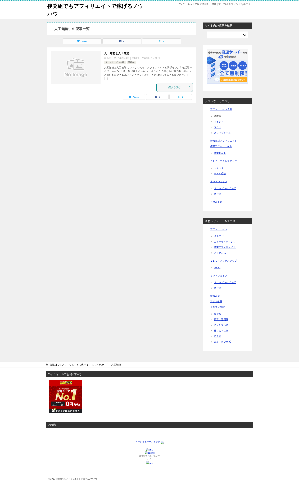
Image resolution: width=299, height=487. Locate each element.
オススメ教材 (217, 307)
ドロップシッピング (225, 188)
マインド (219, 121)
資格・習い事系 (222, 341)
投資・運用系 (221, 319)
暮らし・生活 (221, 330)
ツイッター (220, 168)
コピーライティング (225, 241)
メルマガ (219, 236)
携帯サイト (220, 153)
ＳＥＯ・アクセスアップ (223, 161)
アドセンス (220, 252)
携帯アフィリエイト (221, 146)
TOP (77, 364)
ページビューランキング (147, 441)
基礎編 (131, 62)
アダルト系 (216, 201)
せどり (217, 194)
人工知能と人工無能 (117, 53)
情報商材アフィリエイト (223, 140)
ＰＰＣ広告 (220, 173)
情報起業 (215, 295)
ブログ (217, 127)
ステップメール (222, 132)
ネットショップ (218, 181)
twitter (217, 267)
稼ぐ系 (217, 313)
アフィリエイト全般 (115, 62)
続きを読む (174, 87)
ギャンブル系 (221, 325)
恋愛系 (217, 336)
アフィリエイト (218, 229)
